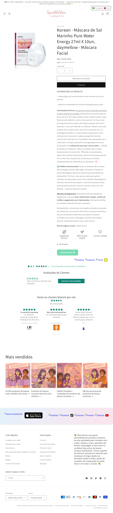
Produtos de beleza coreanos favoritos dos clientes (41, 394)
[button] (4, 13)
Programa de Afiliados (48, 452)
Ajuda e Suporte (45, 456)
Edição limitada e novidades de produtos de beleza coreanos (68, 394)
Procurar (43, 440)
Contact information (13, 464)
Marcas (8, 456)
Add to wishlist (66, 252)
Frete (58, 62)
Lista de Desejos (45, 460)
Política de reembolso (77, 505)
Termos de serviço (91, 505)
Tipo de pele (10, 448)
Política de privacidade (62, 505)
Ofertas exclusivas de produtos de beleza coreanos (92, 394)
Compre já (81, 85)
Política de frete (102, 505)
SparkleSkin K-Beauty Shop (29, 505)
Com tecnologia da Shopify (45, 505)
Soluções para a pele (13, 444)
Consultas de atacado (47, 444)
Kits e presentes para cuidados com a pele (21, 452)
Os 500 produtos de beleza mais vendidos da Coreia (17, 392)
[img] (56, 300)
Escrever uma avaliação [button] (71, 281)
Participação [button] (63, 244)
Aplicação (43, 464)
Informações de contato (100, 508)
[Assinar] (42, 478)
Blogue (8, 460)
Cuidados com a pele (13, 440)
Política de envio (46, 448)
